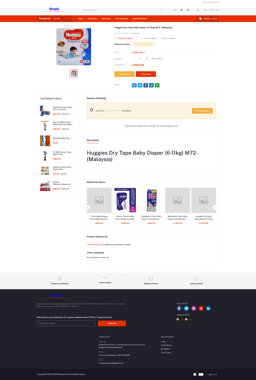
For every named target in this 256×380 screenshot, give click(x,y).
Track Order (166, 353)
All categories (121, 19)
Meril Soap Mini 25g (61, 138)
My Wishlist (165, 349)
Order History (166, 345)
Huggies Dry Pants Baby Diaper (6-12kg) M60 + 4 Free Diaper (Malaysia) (204, 217)
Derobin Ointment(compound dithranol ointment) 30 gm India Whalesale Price (64, 183)
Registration (214, 10)
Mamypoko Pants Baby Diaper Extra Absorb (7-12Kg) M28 (151, 217)
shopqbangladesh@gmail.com (111, 363)
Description (93, 140)
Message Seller (145, 44)
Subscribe (112, 323)
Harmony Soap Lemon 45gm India (62, 168)
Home (80, 19)
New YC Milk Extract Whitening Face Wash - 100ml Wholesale (62, 123)
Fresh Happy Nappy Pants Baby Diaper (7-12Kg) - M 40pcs (99, 217)
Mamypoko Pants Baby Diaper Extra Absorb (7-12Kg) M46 (177, 217)
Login (205, 10)
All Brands (106, 19)
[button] (188, 10)
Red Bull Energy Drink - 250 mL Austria (62, 108)
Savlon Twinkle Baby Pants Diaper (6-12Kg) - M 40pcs (125, 217)
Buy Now (147, 74)
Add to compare (169, 38)
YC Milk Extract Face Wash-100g (62, 153)
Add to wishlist (150, 38)
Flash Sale (92, 19)
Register (98, 245)
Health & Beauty (140, 19)
